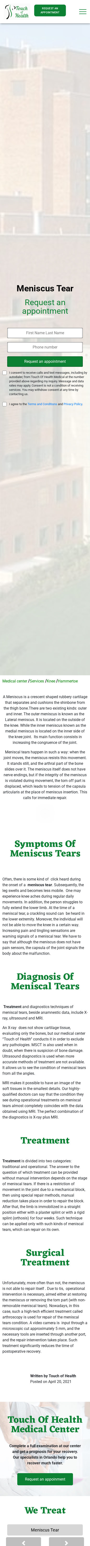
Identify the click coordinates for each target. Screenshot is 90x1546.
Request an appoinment (45, 1479)
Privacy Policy (73, 404)
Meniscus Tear (45, 1529)
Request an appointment (50, 10)
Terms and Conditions (42, 404)
